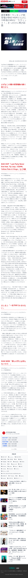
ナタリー (7, 2)
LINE (14, 11)
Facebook (22, 11)
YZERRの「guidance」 (18, 243)
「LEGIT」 (8, 109)
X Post (5, 11)
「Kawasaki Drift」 (12, 288)
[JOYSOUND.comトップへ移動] (24, 2)
